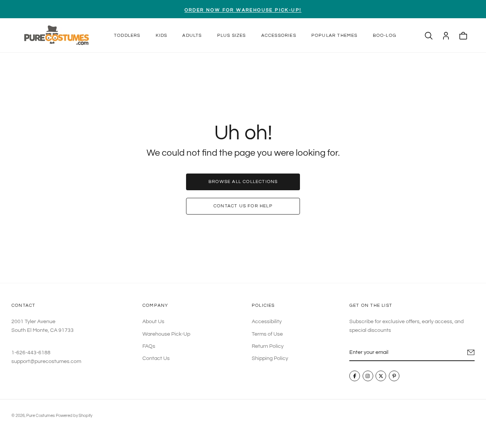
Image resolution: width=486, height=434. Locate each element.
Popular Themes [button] (334, 35)
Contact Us (156, 358)
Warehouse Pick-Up (166, 334)
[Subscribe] (471, 352)
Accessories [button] (278, 35)
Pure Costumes (40, 415)
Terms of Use (267, 334)
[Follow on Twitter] (381, 376)
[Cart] (463, 35)
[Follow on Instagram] (368, 376)
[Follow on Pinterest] (394, 376)
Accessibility (267, 322)
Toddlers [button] (127, 35)
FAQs (148, 346)
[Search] (428, 35)
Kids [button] (161, 35)
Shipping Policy (270, 358)
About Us (153, 322)
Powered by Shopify (74, 415)
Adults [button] (192, 35)
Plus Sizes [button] (231, 35)
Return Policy (268, 346)
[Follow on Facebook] (354, 376)
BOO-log (384, 35)
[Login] (446, 35)
